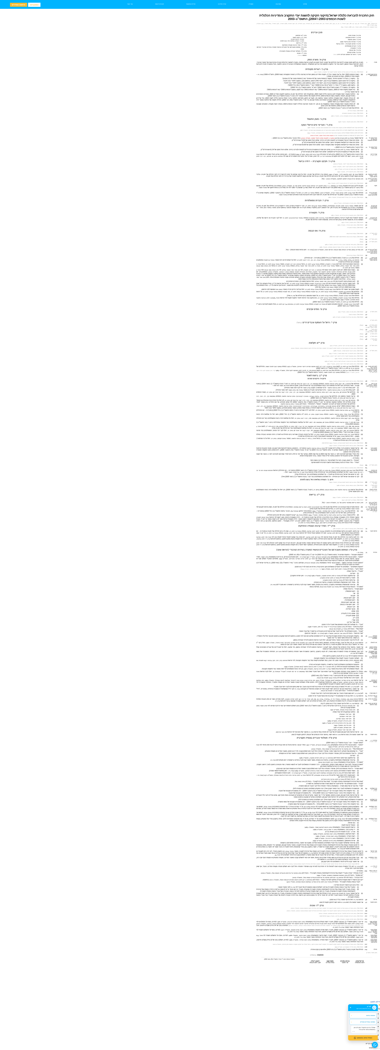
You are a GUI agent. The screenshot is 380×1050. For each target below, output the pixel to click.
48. (366, 339)
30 (338, 23)
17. (366, 172)
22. (366, 190)
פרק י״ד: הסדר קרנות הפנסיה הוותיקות (294, 45)
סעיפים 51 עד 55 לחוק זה (351, 368)
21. (366, 186)
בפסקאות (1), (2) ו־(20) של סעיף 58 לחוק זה (304, 384)
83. (366, 693)
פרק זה (349, 258)
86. (366, 703)
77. (366, 643)
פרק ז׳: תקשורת (356, 48)
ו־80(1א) (356, 673)
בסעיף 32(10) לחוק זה (301, 304)
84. (366, 696)
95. (366, 866)
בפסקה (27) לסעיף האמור (332, 372)
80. (366, 656)
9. (366, 130)
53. (366, 356)
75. (366, 552)
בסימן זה (316, 490)
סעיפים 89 (311, 807)
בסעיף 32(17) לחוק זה (326, 296)
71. (366, 503)
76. (366, 636)
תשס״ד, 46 (361, 23)
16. (366, 169)
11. (366, 135)
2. (366, 72)
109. (365, 949)
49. (366, 345)
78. (366, 647)
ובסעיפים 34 (289, 304)
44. (366, 325)
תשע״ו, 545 (265, 23)
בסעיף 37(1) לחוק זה (328, 266)
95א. (365, 871)
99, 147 (354, 23)
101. (365, 916)
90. (366, 800)
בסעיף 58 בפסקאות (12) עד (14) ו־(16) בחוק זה (304, 426)
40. (366, 258)
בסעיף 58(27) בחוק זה (328, 438)
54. (366, 358)
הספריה (251, 4)
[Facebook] (195, 996)
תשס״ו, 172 (326, 23)
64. (366, 468)
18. (366, 174)
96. (366, 900)
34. (366, 239)
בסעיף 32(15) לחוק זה (326, 292)
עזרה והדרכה (222, 4)
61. (366, 445)
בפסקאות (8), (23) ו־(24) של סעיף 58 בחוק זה (303, 430)
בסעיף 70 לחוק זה (348, 519)
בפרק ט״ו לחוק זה (338, 927)
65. (366, 470)
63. (366, 465)
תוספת (302, 55)
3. (366, 74)
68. (366, 490)
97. (366, 902)
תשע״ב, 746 (280, 23)
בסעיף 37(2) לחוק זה (283, 266)
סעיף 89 (312, 812)
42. (366, 314)
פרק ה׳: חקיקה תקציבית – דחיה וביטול (348, 44)
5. (366, 113)
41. (366, 312)
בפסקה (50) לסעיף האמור (273, 366)
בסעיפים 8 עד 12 (325, 156)
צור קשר (130, 4)
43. (366, 317)
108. (365, 947)
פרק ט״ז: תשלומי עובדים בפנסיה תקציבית (293, 51)
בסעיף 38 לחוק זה (349, 268)
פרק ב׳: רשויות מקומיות (353, 37)
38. (366, 250)
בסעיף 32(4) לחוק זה (313, 264)
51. (366, 351)
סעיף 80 (375, 672)
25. (366, 203)
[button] (379, 1005)
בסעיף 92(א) (268, 807)
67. (366, 485)
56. (366, 364)
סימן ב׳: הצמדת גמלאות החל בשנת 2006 (292, 41)
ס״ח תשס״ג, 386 (372, 23)
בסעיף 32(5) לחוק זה (273, 264)
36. (366, 244)
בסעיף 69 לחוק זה (340, 509)
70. (366, 500)
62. (366, 448)
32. (366, 233)
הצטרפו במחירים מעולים (363, 1022)
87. (366, 734)
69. (366, 497)
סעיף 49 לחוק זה (346, 366)
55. (366, 361)
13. (366, 154)
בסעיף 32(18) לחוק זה (298, 292)
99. (366, 911)
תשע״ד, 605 (272, 23)
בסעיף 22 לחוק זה (308, 193)
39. (366, 255)
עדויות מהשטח (190, 4)
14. (366, 164)
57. (366, 366)
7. (366, 122)
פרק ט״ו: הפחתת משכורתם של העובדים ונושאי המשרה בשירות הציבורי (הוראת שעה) (281, 48)
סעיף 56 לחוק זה (326, 370)
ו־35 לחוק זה (281, 304)
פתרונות (278, 4)
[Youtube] (190, 996)
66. (366, 482)
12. (366, 147)
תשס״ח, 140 (306, 23)
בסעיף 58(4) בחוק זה (323, 410)
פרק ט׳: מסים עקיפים (354, 52)
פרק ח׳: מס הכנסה (355, 50)
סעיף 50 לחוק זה (346, 370)
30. (366, 225)
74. (366, 531)
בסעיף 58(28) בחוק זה (278, 438)
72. (366, 507)
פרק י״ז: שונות (301, 53)
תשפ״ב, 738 (370, 25)
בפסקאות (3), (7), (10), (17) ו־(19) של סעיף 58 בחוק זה (286, 392)
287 (351, 23)
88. (366, 740)
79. (366, 651)
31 (336, 23)
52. (366, 353)
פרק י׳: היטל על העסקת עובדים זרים (347, 54)
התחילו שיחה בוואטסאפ (364, 1038)
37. (366, 247)
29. (366, 222)
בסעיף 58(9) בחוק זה (321, 434)
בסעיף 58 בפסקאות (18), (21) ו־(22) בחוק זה (309, 418)
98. (366, 908)
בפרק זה (260, 74)
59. (366, 384)
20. (366, 183)
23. (366, 193)
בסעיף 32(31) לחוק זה (325, 298)
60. (366, 443)
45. (366, 329)
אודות (305, 4)
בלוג (188, 989)
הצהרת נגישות (146, 989)
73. (366, 528)
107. (365, 944)
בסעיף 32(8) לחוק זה (312, 289)
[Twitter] (185, 996)
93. (366, 851)
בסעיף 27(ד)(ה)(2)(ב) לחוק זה (293, 218)
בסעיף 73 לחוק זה (295, 531)
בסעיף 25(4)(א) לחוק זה (313, 206)
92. (366, 819)
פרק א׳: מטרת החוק (354, 35)
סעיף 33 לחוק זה (346, 302)
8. (366, 127)
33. (366, 237)
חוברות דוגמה (159, 4)
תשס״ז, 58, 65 (315, 23)
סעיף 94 (323, 808)
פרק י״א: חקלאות (301, 35)
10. (366, 133)
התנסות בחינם (363, 1015)
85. (366, 699)
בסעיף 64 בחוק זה (329, 470)
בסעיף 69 (300, 515)
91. (366, 807)
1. (366, 62)
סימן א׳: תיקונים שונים (297, 39)
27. (366, 215)
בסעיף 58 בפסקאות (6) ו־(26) (319, 422)
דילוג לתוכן (375, 1001)
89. (366, 788)
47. (366, 336)
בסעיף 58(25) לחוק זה (328, 300)
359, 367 (332, 23)
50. (366, 348)
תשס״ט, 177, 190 (297, 23)
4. (366, 111)
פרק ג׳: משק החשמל (354, 39)
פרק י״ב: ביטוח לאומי (299, 37)
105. (365, 935)
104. (365, 930)
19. (366, 179)
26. (366, 206)
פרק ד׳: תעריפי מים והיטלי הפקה (350, 42)
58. (366, 381)
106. (365, 940)
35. (366, 242)
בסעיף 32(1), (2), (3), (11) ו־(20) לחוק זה (311, 260)
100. (365, 913)
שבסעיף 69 (294, 511)
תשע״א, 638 (288, 23)
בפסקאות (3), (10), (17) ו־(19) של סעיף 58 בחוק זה (301, 400)
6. (366, 116)
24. (366, 197)
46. (366, 334)
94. (366, 857)
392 (348, 23)
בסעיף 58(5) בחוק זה (316, 414)
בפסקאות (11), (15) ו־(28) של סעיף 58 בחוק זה (328, 428)
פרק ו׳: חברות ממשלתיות (353, 46)
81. (366, 680)
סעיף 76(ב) (355, 649)
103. (365, 922)
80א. (365, 671)
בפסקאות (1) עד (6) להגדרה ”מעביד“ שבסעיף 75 (289, 671)
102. (365, 919)
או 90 (306, 807)
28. (366, 218)
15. (366, 166)
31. (366, 227)
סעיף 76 (355, 643)
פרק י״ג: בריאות (301, 43)
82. (366, 687)
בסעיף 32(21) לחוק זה (270, 292)
